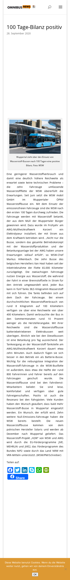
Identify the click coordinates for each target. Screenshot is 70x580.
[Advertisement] (35, 81)
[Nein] (65, 569)
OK (35, 574)
